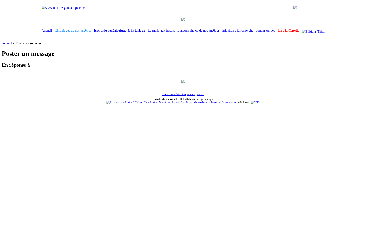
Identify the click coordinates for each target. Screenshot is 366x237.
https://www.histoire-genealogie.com (183, 94)
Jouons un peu (265, 30)
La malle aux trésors (161, 30)
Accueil (47, 30)
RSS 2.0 (137, 102)
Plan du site (150, 102)
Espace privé (229, 102)
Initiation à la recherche (237, 30)
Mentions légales (169, 102)
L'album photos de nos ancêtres (198, 30)
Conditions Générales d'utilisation (200, 102)
